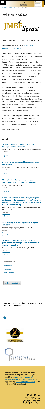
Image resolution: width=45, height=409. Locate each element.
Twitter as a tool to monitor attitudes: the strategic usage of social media (19, 145)
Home (4, 8)
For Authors (7, 269)
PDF (7, 156)
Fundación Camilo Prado (25, 382)
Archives (12, 8)
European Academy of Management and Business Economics (19, 378)
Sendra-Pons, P (29, 45)
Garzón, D (17, 48)
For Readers (7, 266)
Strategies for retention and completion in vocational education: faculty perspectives (19, 181)
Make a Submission (12, 283)
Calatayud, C (7, 48)
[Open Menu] (2, 2)
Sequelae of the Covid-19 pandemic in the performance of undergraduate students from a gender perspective (21, 242)
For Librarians (8, 273)
